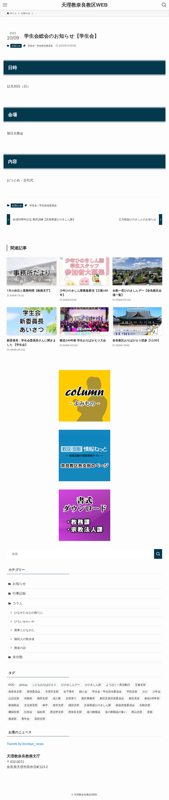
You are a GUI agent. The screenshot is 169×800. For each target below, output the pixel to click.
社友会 (28, 712)
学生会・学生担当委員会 (40, 45)
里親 (150, 712)
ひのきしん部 (93, 684)
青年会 (25, 718)
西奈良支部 (75, 712)
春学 (45, 705)
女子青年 (68, 691)
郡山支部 (136, 712)
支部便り (71, 698)
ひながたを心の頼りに (28, 612)
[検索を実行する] (158, 554)
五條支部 (140, 684)
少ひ (145, 691)
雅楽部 (12, 718)
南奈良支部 (15, 691)
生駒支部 (145, 705)
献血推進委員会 (125, 705)
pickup (23, 684)
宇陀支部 (132, 691)
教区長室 (134, 698)
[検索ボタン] (164, 5)
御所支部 (42, 698)
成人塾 (57, 698)
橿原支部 (73, 705)
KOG (11, 684)
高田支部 (39, 718)
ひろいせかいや (24, 621)
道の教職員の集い (116, 712)
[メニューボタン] (5, 5)
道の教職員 (93, 712)
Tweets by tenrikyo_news (25, 744)
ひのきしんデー (70, 684)
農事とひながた (24, 630)
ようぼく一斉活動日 (118, 684)
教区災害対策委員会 (112, 698)
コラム (17, 603)
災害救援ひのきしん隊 (97, 705)
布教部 (28, 698)
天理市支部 (52, 691)
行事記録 (19, 593)
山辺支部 (13, 698)
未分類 (17, 657)
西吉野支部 (56, 712)
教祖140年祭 (152, 698)
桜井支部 (58, 705)
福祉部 (41, 712)
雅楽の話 (20, 647)
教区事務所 (88, 698)
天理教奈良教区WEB (84, 4)
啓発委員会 (33, 691)
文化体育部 (31, 705)
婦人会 (83, 691)
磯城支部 (13, 712)
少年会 (157, 691)
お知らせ (16, 45)
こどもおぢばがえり (44, 684)
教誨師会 (13, 705)
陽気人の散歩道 (24, 639)
